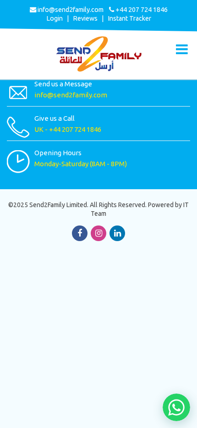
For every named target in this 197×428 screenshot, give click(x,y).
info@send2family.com (70, 9)
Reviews (85, 18)
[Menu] (182, 49)
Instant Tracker (129, 18)
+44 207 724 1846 (75, 129)
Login (54, 18)
